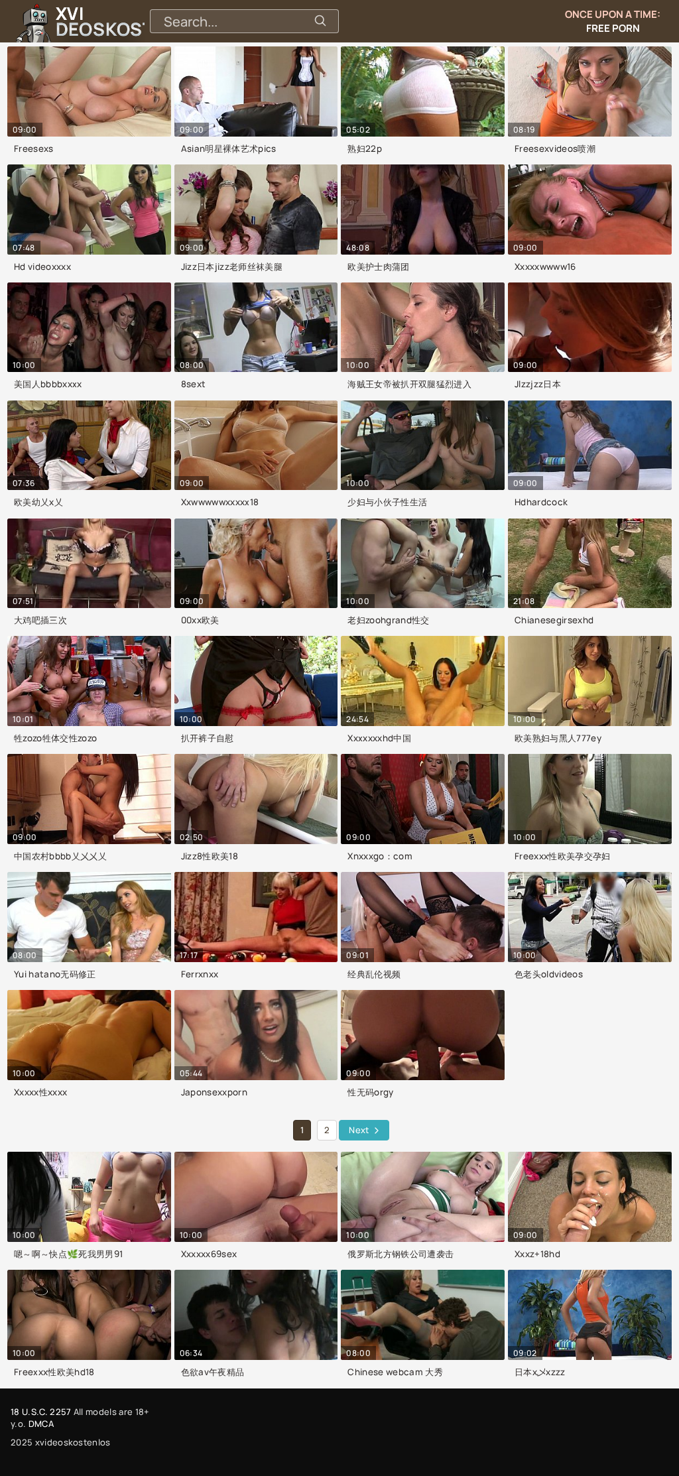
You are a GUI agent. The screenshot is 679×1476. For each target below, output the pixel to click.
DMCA (41, 1424)
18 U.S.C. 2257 (41, 1412)
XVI (135, 21)
